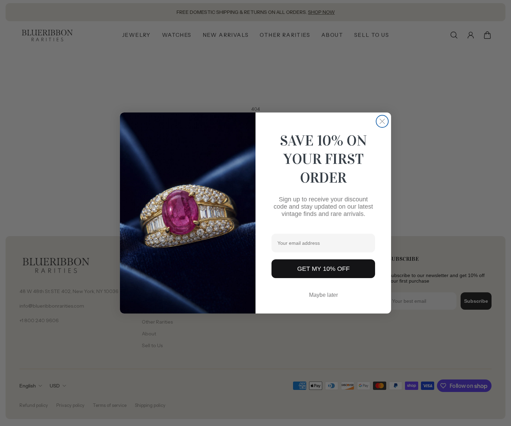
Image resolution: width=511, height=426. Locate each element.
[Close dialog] (382, 121)
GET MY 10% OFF (323, 268)
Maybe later (323, 295)
